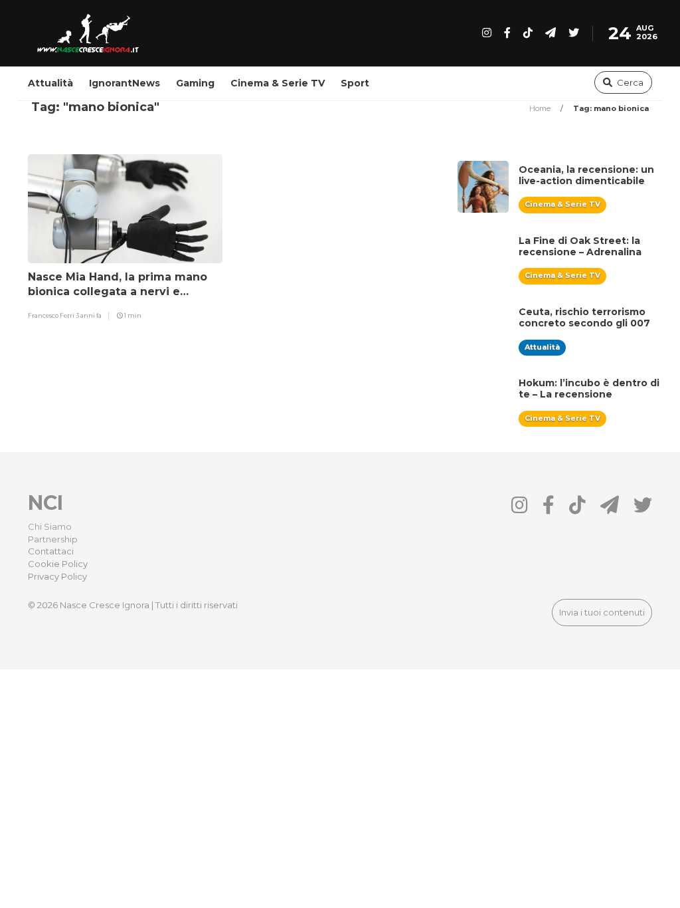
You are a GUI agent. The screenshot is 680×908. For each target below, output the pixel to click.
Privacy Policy (57, 576)
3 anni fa (89, 315)
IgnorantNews (124, 83)
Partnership (53, 539)
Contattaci (51, 551)
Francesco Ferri (52, 315)
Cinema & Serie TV (277, 83)
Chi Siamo (50, 526)
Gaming (195, 83)
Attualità (50, 83)
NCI (45, 503)
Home (540, 108)
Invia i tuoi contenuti (602, 612)
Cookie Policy (58, 563)
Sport (355, 83)
